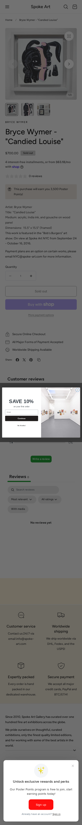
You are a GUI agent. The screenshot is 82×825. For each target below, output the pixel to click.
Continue (21, 419)
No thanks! (21, 426)
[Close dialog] (77, 390)
